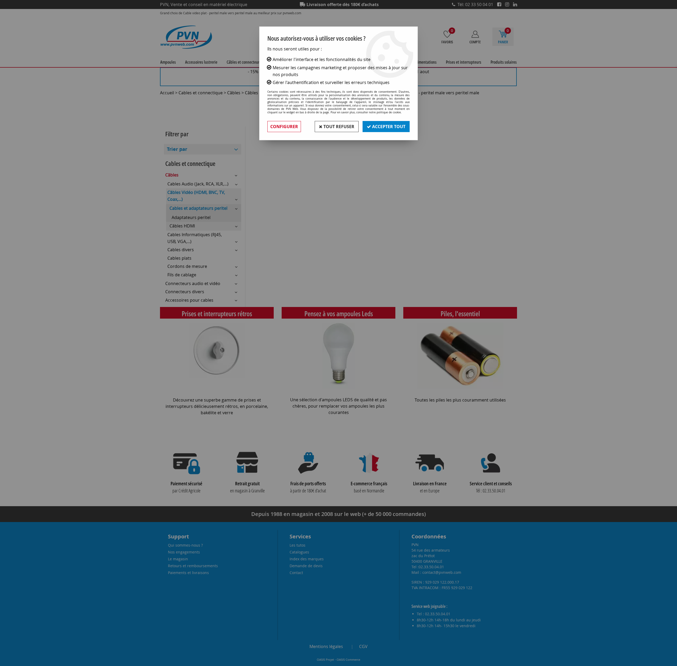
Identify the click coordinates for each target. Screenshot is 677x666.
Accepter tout (388, 126)
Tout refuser (338, 126)
